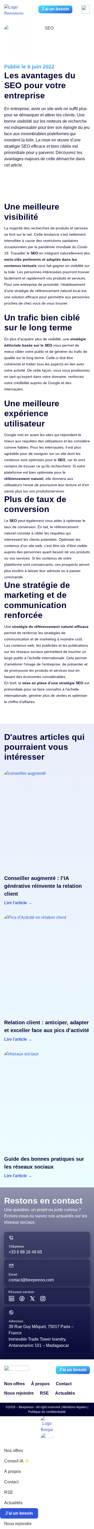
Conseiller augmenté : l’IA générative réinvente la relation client (43, 886)
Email (13, 1274)
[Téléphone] (11, 1237)
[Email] (11, 1265)
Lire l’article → (18, 903)
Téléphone (16, 1246)
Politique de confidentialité (47, 1412)
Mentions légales (74, 1407)
